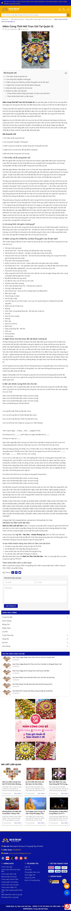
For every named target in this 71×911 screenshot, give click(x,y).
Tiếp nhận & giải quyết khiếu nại (11, 889)
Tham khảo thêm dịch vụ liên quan (20, 94)
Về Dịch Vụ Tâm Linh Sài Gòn (16, 89)
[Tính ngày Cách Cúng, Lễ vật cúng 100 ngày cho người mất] (35, 801)
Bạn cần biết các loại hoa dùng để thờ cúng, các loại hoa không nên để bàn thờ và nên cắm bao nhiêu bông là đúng (58, 781)
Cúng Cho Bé (7, 615)
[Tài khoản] (59, 7)
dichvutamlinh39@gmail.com (20, 851)
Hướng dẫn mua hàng (9, 880)
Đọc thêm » (18, 791)
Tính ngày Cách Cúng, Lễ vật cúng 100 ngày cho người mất (35, 810)
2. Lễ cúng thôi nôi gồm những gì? (18, 77)
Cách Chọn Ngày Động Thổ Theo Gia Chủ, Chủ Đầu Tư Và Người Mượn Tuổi (37, 662)
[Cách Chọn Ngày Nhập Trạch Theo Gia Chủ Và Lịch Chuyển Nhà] (6, 657)
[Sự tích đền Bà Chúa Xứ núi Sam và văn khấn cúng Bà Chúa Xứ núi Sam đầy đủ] (35, 772)
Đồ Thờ (4, 640)
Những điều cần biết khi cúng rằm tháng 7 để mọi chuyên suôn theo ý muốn (11, 810)
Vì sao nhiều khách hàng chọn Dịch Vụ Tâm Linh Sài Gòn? (28, 91)
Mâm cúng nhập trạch (45, 563)
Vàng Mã (5, 637)
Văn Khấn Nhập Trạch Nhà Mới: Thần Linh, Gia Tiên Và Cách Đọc (33, 675)
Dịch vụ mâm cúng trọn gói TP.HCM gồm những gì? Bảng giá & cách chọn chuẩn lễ (11, 781)
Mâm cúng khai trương (11, 563)
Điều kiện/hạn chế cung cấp (11, 892)
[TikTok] (12, 856)
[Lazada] (25, 856)
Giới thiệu (28, 867)
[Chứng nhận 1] (54, 879)
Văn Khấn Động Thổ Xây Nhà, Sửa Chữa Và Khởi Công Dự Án (32, 682)
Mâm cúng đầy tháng (15, 566)
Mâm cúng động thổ (28, 563)
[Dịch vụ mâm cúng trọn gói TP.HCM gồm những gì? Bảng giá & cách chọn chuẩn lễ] (12, 772)
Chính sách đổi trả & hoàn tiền (10, 868)
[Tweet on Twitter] (19, 570)
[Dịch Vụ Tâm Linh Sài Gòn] (10, 7)
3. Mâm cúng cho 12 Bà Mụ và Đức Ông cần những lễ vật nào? (25, 144)
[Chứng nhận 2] (64, 879)
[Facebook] (3, 856)
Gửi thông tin (11, 604)
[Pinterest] (16, 570)
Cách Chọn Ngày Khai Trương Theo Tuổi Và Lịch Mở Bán (30, 668)
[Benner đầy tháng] (35, 727)
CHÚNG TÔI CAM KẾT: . (32, 1)
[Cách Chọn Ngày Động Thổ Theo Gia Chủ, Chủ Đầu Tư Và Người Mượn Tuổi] (6, 663)
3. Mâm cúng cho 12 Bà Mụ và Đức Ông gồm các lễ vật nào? (27, 80)
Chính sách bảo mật (8, 872)
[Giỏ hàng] (64, 7)
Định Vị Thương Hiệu (32, 878)
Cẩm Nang (6, 644)
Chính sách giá (6, 865)
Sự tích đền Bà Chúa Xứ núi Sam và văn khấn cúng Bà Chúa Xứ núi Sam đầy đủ (35, 781)
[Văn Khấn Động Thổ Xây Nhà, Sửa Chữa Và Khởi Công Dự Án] (6, 683)
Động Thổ (6, 622)
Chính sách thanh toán (9, 877)
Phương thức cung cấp (9, 895)
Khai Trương (6, 618)
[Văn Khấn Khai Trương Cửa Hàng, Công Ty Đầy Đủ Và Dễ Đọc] (6, 690)
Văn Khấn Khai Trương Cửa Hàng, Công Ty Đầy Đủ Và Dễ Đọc (32, 689)
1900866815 (16, 847)
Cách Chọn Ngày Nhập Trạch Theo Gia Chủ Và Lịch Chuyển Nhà (33, 655)
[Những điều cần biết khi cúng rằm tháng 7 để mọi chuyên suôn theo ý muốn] (12, 801)
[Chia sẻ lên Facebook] (12, 570)
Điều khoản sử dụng (8, 874)
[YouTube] (7, 856)
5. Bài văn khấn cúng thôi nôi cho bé (18, 86)
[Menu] (68, 7)
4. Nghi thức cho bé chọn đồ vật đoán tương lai (22, 83)
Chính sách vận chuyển (10, 882)
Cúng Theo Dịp (7, 633)
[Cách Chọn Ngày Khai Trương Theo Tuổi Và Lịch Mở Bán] (6, 670)
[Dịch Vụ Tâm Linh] (11, 838)
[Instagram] (16, 856)
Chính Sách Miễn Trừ (9, 885)
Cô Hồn (5, 629)
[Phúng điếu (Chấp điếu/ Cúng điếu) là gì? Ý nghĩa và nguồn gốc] (59, 801)
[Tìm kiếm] (68, 12)
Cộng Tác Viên (30, 875)
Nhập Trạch (6, 626)
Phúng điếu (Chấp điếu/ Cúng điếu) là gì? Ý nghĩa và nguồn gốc (58, 810)
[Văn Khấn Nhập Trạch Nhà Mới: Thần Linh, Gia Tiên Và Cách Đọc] (6, 677)
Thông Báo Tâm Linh (32, 870)
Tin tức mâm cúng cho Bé (13, 651)
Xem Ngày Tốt (30, 873)
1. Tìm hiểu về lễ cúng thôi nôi (16, 74)
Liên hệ (27, 865)
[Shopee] (21, 856)
